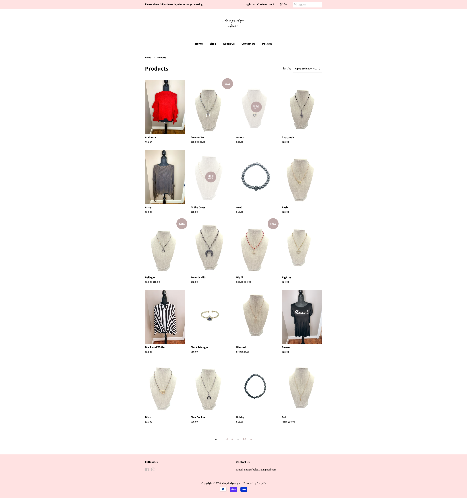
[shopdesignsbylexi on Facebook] (147, 470)
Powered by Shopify (255, 483)
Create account (265, 4)
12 (244, 439)
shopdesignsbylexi (232, 483)
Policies (267, 44)
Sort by (287, 68)
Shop (213, 44)
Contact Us (248, 44)
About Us (229, 44)
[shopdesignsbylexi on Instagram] (153, 470)
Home (199, 44)
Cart (286, 4)
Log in (248, 4)
